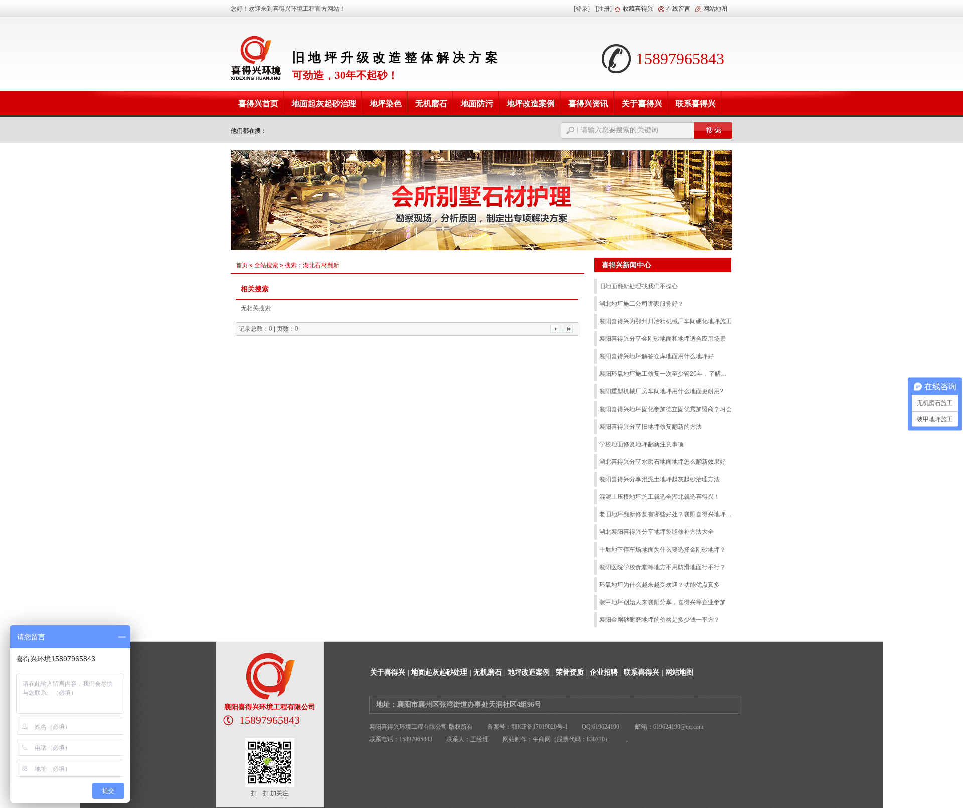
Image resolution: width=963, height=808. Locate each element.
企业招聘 (604, 672)
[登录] (582, 8)
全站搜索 (266, 265)
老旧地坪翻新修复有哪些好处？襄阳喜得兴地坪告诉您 (665, 514)
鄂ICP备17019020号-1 (539, 726)
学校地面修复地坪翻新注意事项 (641, 444)
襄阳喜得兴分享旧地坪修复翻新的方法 (650, 426)
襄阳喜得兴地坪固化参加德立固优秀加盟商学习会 (665, 409)
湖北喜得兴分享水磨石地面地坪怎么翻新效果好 (662, 461)
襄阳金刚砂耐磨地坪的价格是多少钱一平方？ (659, 619)
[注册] (604, 8)
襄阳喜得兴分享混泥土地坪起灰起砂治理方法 (659, 479)
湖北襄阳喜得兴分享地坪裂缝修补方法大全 (656, 531)
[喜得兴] (255, 57)
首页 (242, 265)
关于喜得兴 (387, 672)
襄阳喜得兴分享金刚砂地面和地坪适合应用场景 (662, 338)
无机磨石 (487, 672)
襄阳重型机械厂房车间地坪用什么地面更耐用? (661, 391)
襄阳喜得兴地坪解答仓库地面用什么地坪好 (656, 356)
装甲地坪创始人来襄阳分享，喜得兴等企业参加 (662, 602)
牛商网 (542, 739)
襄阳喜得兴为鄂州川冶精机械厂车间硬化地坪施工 (665, 321)
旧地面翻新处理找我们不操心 (638, 286)
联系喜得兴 (641, 672)
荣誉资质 (570, 672)
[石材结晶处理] (481, 200)
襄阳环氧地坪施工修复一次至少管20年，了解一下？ (665, 373)
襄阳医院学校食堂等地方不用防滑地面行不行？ (662, 567)
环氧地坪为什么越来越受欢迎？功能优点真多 (659, 584)
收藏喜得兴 (638, 8)
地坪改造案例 (529, 672)
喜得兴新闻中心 (626, 265)
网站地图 (715, 8)
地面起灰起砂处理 (439, 672)
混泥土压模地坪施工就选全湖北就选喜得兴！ (659, 496)
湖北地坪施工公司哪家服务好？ (641, 303)
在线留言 (678, 8)
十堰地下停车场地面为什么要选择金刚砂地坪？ (662, 549)
